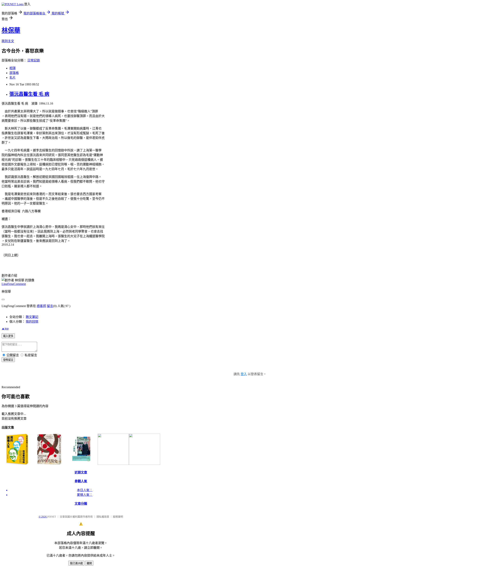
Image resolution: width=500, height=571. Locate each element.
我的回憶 (32, 321)
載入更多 (8, 336)
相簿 (12, 68)
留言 (50, 306)
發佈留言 (8, 359)
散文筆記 (32, 317)
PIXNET (51, 516)
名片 (12, 77)
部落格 (14, 73)
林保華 (11, 30)
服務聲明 (118, 516)
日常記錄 (33, 60)
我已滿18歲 (76, 563)
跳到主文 (8, 41)
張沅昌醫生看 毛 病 (29, 94)
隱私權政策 (102, 516)
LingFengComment (14, 284)
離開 (89, 563)
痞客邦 (41, 306)
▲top (5, 328)
